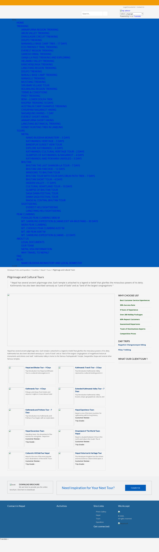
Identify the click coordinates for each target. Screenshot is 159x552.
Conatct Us (135, 488)
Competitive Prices (128, 334)
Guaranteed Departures (130, 324)
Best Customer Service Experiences (135, 300)
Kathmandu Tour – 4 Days (35, 388)
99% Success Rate (127, 305)
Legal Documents (129, 7)
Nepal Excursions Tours (34, 431)
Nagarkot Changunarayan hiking (132, 345)
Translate (137, 16)
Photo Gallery (101, 512)
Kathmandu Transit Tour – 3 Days (88, 367)
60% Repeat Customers (130, 319)
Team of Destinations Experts (132, 329)
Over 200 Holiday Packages (131, 315)
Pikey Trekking (124, 350)
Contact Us (140, 7)
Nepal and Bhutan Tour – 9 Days (38, 367)
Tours (98, 519)
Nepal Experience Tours (84, 410)
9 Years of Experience (129, 310)
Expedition (100, 522)
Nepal (98, 515)
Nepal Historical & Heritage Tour (88, 453)
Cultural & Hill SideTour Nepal (37, 453)
